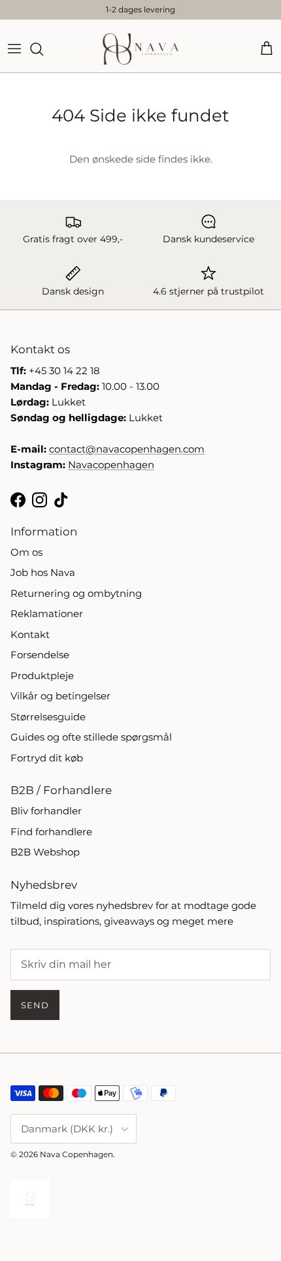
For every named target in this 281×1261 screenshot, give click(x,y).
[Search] (43, 49)
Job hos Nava (42, 572)
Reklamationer (46, 613)
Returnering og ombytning (76, 593)
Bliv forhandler (46, 811)
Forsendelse (39, 654)
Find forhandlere (51, 831)
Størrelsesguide (48, 716)
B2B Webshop (45, 852)
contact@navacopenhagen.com (127, 449)
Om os (26, 552)
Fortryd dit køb (46, 758)
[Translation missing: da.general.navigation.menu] (14, 49)
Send (35, 1005)
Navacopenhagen (111, 464)
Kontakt (30, 634)
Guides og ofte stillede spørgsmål (91, 737)
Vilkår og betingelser (60, 696)
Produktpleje (42, 675)
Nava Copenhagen (76, 1154)
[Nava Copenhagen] (140, 49)
